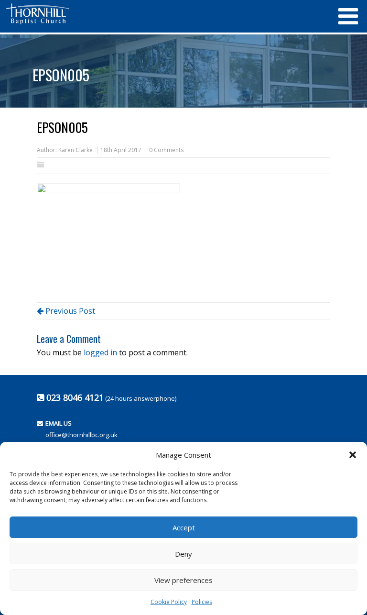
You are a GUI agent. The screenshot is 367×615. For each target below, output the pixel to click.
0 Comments (166, 150)
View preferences (183, 580)
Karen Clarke (75, 150)
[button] (352, 455)
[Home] (167, 13)
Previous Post (69, 311)
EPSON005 (60, 75)
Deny (183, 554)
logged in (100, 352)
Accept (184, 527)
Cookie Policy (169, 602)
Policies (202, 602)
